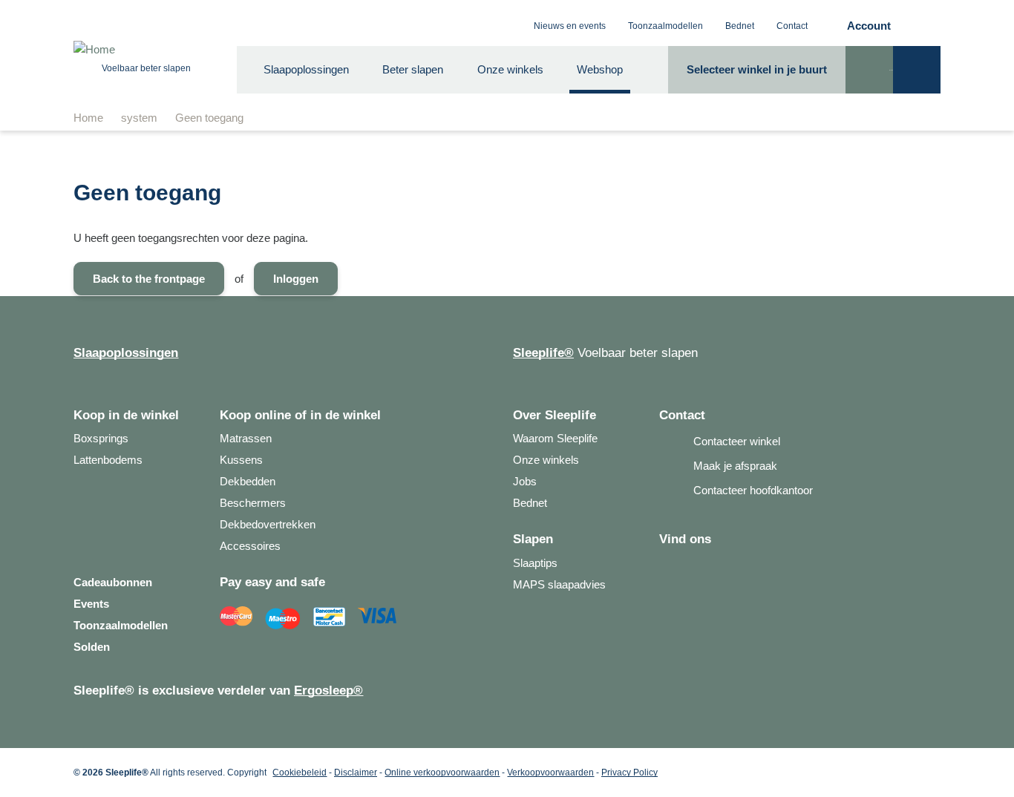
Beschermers (253, 502)
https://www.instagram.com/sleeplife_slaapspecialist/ (695, 563)
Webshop (600, 69)
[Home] (145, 50)
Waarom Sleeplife (555, 438)
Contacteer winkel (735, 441)
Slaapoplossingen (306, 69)
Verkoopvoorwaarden (550, 772)
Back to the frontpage (149, 278)
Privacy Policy (629, 772)
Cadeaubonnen (112, 582)
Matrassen (246, 438)
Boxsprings (100, 438)
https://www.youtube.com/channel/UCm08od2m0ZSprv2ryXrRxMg (742, 563)
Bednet (739, 26)
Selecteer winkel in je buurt (757, 69)
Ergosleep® (328, 690)
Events (91, 603)
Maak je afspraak (733, 465)
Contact (792, 26)
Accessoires (250, 545)
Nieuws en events (570, 26)
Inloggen (295, 278)
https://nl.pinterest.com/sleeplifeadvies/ (718, 563)
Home (88, 117)
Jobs (525, 481)
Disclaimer (355, 772)
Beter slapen (412, 69)
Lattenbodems (108, 459)
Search (869, 82)
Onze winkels (510, 69)
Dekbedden (247, 481)
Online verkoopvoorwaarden (442, 772)
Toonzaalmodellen (665, 26)
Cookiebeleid (299, 772)
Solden (91, 646)
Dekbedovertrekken (267, 524)
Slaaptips (535, 563)
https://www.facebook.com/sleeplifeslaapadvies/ (671, 563)
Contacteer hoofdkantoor (751, 490)
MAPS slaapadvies (559, 584)
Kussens (241, 459)
